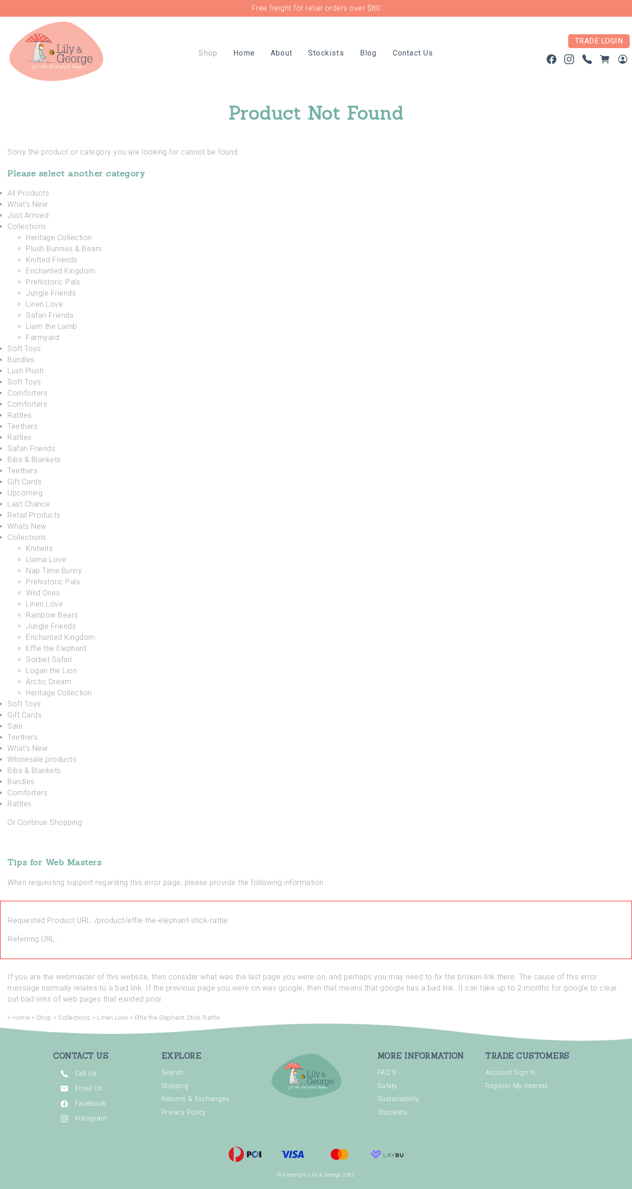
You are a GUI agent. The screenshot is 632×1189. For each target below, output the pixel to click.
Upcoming (25, 493)
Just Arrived (28, 215)
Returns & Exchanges (195, 1099)
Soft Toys (24, 348)
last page (264, 976)
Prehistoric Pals (53, 282)
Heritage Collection (59, 237)
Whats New (27, 526)
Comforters (27, 393)
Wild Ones (43, 592)
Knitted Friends (52, 259)
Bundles (21, 359)
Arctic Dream (48, 681)
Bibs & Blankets (34, 459)
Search (172, 1073)
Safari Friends (50, 315)
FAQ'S (387, 1073)
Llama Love (46, 559)
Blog (368, 53)
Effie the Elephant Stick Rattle (177, 1017)
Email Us (89, 1088)
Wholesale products (41, 759)
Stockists (326, 53)
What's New (27, 204)
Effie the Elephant (56, 648)
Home (244, 53)
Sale (15, 726)
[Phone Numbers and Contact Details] (587, 61)
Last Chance (28, 504)
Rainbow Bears (52, 615)
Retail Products (34, 515)
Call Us (86, 1074)
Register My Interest (516, 1086)
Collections (26, 226)
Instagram (91, 1118)
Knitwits (39, 548)
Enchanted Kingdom (60, 270)
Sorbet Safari (49, 659)
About (281, 53)
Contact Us (413, 53)
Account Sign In (510, 1073)
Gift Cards (24, 481)
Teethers (22, 426)
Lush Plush (25, 370)
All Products (28, 193)
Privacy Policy (183, 1112)
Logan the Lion (51, 670)
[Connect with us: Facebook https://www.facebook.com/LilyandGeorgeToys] (551, 61)
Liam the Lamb (51, 326)
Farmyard (42, 337)
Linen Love (44, 304)
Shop (207, 53)
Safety (387, 1086)
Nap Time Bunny (54, 570)
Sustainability (399, 1099)
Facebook (90, 1103)
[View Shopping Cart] (605, 61)
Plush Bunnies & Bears (64, 248)
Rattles (19, 415)
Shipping (175, 1086)
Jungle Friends (51, 293)
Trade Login (599, 41)
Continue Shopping (50, 822)
